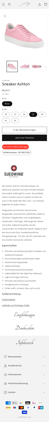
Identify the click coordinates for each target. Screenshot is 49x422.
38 (24, 114)
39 (33, 114)
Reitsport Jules (26, 417)
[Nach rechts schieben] (46, 67)
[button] (3, 4)
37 (15, 114)
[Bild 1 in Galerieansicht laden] (12, 66)
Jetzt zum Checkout (24, 137)
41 (6, 120)
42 (15, 120)
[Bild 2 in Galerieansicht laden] (24, 66)
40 (42, 114)
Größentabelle (8, 299)
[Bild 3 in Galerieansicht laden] (36, 66)
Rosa (7, 103)
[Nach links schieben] (3, 67)
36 (6, 114)
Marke (8, 161)
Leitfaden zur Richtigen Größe (15, 305)
